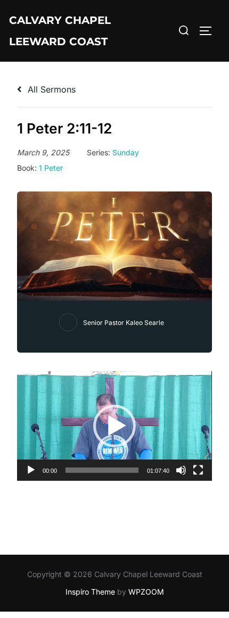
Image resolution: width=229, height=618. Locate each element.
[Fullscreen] (198, 470)
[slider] (102, 470)
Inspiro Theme (90, 591)
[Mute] (181, 470)
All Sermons (50, 89)
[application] (114, 426)
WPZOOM (146, 591)
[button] (114, 426)
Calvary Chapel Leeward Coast (60, 31)
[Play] (31, 470)
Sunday (125, 152)
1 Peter (51, 167)
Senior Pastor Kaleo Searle (123, 323)
